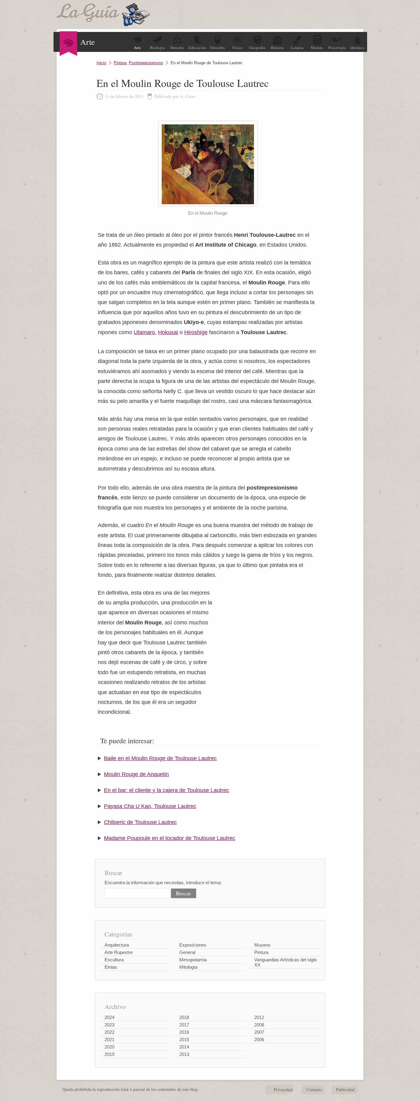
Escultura (114, 959)
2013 (184, 1054)
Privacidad (283, 1089)
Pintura (120, 63)
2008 (259, 1024)
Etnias (111, 967)
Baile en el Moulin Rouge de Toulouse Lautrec (160, 758)
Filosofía (217, 47)
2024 (109, 1017)
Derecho (177, 47)
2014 (184, 1046)
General (187, 952)
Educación (197, 47)
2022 (109, 1032)
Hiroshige (196, 332)
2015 (184, 1039)
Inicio (101, 63)
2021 (109, 1039)
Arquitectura (117, 945)
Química (357, 47)
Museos (262, 945)
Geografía (257, 47)
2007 (259, 1032)
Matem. (317, 47)
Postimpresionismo (146, 63)
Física (237, 47)
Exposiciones (192, 945)
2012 (259, 1017)
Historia (277, 47)
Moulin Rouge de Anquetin (136, 774)
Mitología (188, 967)
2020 (109, 1046)
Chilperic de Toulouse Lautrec (140, 822)
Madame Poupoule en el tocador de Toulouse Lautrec (169, 838)
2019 (109, 1054)
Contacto (314, 1089)
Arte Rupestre (119, 952)
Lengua (297, 47)
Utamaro (144, 332)
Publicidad (345, 1089)
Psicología (337, 47)
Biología (157, 47)
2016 (184, 1032)
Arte (137, 47)
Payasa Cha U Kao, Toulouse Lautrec (150, 806)
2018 (184, 1017)
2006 (259, 1039)
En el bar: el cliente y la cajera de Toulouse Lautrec (166, 790)
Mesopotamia (193, 959)
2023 (109, 1024)
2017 (184, 1024)
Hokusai (168, 332)
